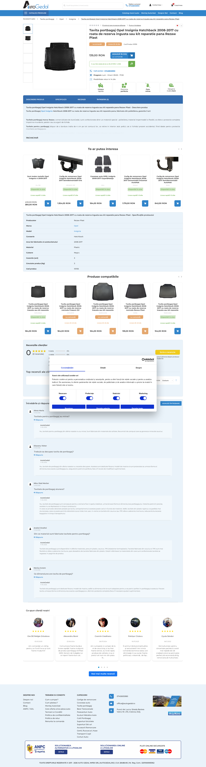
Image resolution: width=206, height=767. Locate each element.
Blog (181, 13)
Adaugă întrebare (171, 403)
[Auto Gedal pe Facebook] (167, 701)
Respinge (69, 408)
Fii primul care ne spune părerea (113, 25)
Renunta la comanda (54, 721)
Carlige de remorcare (86, 699)
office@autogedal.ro (124, 703)
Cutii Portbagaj (84, 718)
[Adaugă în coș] (48, 203)
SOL (32, 709)
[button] (28, 29)
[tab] (103, 244)
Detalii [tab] (103, 368)
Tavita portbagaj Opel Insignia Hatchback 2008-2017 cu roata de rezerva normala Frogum (168, 307)
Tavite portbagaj (84, 706)
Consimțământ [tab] (67, 368)
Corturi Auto (82, 737)
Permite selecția (103, 408)
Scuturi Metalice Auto (87, 715)
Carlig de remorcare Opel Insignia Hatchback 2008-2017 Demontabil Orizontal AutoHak (103, 179)
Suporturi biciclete (85, 721)
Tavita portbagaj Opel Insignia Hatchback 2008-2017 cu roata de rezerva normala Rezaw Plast (103, 307)
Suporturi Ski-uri (84, 724)
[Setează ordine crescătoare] (176, 380)
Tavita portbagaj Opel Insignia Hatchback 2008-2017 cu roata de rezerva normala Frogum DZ (38, 307)
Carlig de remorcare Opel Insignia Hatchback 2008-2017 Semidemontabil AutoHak (135, 179)
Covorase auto (83, 703)
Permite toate (137, 408)
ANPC (25, 709)
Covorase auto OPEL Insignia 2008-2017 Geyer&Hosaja (70, 177)
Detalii (61, 752)
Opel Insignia (47, 111)
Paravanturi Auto (84, 712)
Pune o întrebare (135, 25)
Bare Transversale (85, 709)
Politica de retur (52, 718)
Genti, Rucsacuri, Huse (87, 731)
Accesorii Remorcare (86, 727)
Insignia (77, 231)
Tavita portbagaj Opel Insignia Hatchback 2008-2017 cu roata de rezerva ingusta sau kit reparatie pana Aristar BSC (135, 307)
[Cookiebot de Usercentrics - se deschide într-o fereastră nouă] (143, 360)
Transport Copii (84, 734)
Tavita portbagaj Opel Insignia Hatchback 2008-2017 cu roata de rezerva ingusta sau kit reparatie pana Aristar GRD (70, 307)
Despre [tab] (139, 368)
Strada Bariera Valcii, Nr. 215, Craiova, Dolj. (130, 710)
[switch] (89, 398)
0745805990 (134, 6)
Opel (76, 226)
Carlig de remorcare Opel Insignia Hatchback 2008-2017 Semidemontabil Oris (38, 178)
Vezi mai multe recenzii (103, 674)
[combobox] (92, 5)
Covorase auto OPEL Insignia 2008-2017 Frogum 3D (167, 177)
